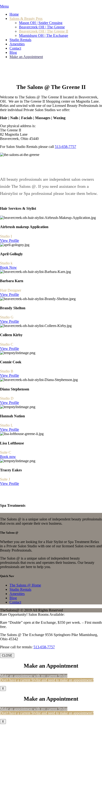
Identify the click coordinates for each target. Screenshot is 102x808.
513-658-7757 (65, 147)
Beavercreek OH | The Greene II (43, 31)
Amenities (17, 44)
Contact (15, 48)
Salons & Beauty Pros (25, 19)
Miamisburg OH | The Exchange (43, 35)
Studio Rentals (20, 40)
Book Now (8, 267)
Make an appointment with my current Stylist (33, 676)
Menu (4, 6)
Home (14, 14)
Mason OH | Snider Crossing (40, 23)
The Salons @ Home (25, 585)
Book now (8, 457)
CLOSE (7, 655)
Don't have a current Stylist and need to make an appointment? (46, 680)
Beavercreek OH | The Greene (42, 27)
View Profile (9, 241)
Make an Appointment (26, 57)
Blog (13, 52)
